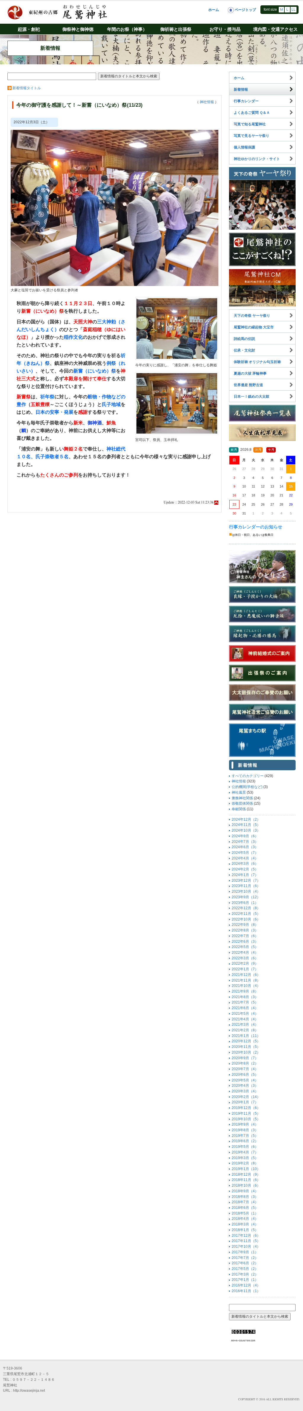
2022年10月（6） (246, 919)
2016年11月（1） (246, 1291)
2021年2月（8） (245, 1030)
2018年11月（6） (246, 1180)
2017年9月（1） (245, 1252)
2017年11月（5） (246, 1241)
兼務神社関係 (242, 798)
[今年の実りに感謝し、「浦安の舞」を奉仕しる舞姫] (176, 328)
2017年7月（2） (245, 1258)
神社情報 (207, 102)
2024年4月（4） (245, 858)
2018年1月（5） (245, 1230)
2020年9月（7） (245, 1058)
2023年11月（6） (246, 886)
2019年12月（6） (246, 1108)
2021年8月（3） (245, 997)
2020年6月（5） (245, 1075)
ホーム (213, 10)
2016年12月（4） (246, 1285)
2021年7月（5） (245, 1002)
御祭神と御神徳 (78, 29)
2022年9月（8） (245, 925)
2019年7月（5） (245, 1136)
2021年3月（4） (245, 1024)
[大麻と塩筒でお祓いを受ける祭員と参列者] (114, 208)
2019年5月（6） (245, 1147)
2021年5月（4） (245, 1013)
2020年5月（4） (245, 1080)
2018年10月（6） (246, 1185)
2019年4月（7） (245, 1152)
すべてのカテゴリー (248, 776)
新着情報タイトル (26, 88)
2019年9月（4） (245, 1124)
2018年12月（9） (246, 1174)
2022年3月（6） (245, 958)
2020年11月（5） (246, 1047)
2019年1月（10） (246, 1169)
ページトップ (245, 10)
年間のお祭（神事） (127, 29)
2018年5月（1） (245, 1213)
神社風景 (239, 792)
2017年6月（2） (245, 1263)
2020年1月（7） (245, 1102)
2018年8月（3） (245, 1197)
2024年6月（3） (245, 847)
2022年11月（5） (246, 914)
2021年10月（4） (246, 986)
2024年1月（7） (245, 875)
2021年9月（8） (245, 991)
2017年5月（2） (245, 1269)
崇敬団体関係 (242, 803)
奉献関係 (239, 809)
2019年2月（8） (245, 1163)
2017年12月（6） (246, 1235)
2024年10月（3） (246, 830)
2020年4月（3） (245, 1086)
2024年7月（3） (245, 842)
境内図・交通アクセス (275, 29)
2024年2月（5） (245, 869)
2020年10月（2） (246, 1052)
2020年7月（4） (245, 1069)
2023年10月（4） (246, 891)
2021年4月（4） (245, 1019)
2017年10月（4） (246, 1246)
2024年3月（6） (245, 864)
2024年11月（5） (246, 825)
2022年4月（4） (245, 952)
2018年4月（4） (245, 1219)
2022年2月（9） (245, 963)
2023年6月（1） (245, 903)
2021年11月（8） (246, 980)
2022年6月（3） (245, 941)
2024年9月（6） (245, 836)
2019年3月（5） (245, 1158)
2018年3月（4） (245, 1224)
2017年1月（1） (245, 1280)
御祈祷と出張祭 (175, 29)
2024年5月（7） (245, 853)
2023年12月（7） (246, 880)
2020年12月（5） (246, 1041)
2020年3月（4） (245, 1091)
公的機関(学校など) (247, 787)
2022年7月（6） (245, 936)
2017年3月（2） (245, 1274)
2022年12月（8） (246, 908)
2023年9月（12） (246, 897)
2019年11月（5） (246, 1113)
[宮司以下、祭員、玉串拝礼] (176, 403)
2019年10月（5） (246, 1119)
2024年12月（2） (246, 819)
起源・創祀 (29, 29)
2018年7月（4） (245, 1202)
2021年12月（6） (246, 975)
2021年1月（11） (246, 1036)
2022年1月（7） (245, 969)
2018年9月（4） (245, 1191)
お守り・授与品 (225, 29)
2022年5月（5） (245, 947)
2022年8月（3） (245, 930)
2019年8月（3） (245, 1130)
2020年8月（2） (245, 1063)
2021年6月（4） (245, 1008)
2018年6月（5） (245, 1208)
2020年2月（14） (246, 1097)
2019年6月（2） (245, 1141)
